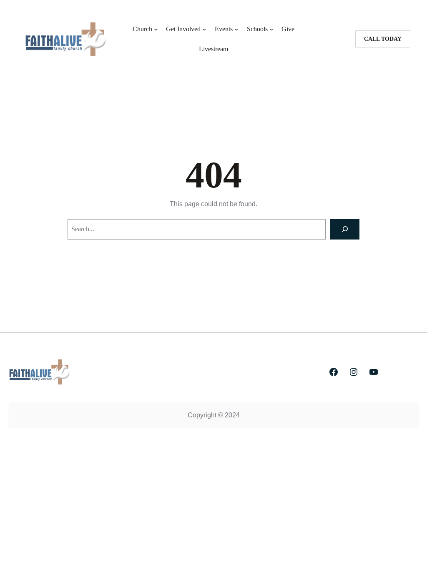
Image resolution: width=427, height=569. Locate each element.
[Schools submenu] (271, 29)
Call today (383, 39)
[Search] (344, 229)
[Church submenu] (156, 29)
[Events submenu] (236, 29)
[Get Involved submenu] (204, 29)
